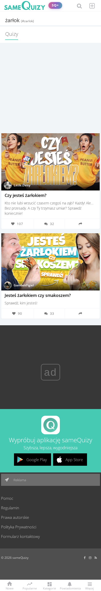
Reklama (19, 480)
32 (52, 223)
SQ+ (55, 5)
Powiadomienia (69, 588)
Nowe (9, 588)
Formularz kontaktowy (20, 536)
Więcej (89, 588)
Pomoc (7, 498)
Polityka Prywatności (18, 526)
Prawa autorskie (15, 517)
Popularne (30, 587)
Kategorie (49, 588)
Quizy (11, 33)
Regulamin (10, 507)
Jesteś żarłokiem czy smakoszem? (38, 295)
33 (52, 313)
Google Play (36, 459)
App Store (74, 459)
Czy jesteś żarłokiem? (25, 195)
